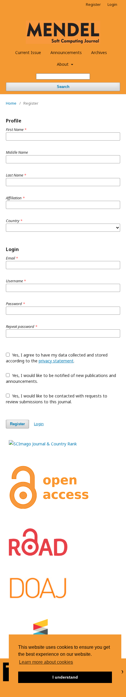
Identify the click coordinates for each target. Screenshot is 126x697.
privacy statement (56, 361)
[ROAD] (38, 554)
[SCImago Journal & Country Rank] (43, 444)
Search (63, 86)
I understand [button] (65, 677)
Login (112, 4)
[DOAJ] (38, 598)
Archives (99, 52)
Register (93, 4)
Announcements (66, 52)
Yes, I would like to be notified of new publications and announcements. (61, 378)
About (63, 64)
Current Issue (28, 52)
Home (11, 103)
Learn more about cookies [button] (46, 662)
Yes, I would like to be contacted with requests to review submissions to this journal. (56, 398)
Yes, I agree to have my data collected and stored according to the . (57, 358)
